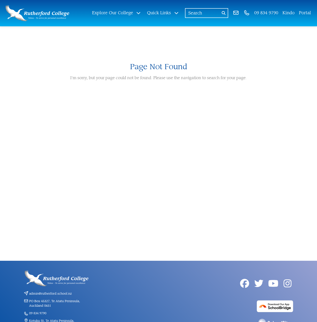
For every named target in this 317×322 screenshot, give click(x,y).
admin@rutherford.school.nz (50, 293)
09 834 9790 (37, 313)
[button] (116, 13)
